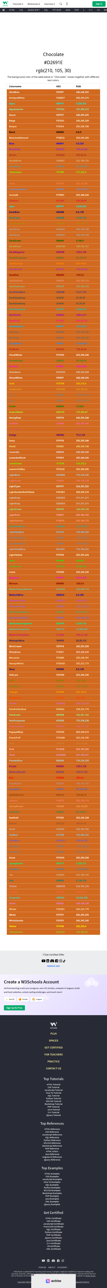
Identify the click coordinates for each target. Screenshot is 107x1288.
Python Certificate (53, 1232)
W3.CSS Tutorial (53, 1101)
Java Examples (52, 1198)
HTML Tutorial (53, 1084)
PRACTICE (54, 1061)
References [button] (33, 4)
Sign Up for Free (14, 1007)
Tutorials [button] (17, 4)
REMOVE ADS (53, 966)
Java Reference (52, 1154)
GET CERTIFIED (53, 1047)
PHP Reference (52, 1148)
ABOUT (51, 1267)
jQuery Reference (52, 1159)
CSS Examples (52, 1176)
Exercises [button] (49, 4)
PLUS (53, 1033)
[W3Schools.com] (53, 1026)
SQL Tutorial (53, 1095)
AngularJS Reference (52, 1156)
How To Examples (52, 1182)
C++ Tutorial (53, 1112)
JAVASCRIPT (33, 10)
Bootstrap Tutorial (53, 1104)
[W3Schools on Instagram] (60, 961)
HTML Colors (52, 1151)
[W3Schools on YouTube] (43, 961)
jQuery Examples (52, 1204)
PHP (77, 10)
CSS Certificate (54, 1221)
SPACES (53, 1040)
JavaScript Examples (52, 1179)
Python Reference (52, 1140)
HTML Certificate (53, 1218)
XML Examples (52, 1201)
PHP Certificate (53, 1235)
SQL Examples (52, 1184)
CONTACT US (53, 1068)
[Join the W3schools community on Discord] (52, 961)
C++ (91, 10)
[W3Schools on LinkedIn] (47, 961)
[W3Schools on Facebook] (56, 961)
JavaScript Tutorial (53, 1090)
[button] (60, 3)
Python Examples (52, 1187)
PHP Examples (52, 1195)
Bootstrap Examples (52, 1193)
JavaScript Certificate (53, 1223)
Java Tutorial (53, 1109)
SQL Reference (52, 1137)
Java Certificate (53, 1240)
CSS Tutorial (53, 1087)
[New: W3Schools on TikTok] (64, 961)
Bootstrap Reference (52, 1145)
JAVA (67, 10)
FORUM (42, 1267)
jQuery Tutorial (53, 1115)
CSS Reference (52, 1131)
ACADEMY (62, 1267)
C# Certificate (53, 1246)
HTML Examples (52, 1173)
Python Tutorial (53, 1098)
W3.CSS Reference (52, 1143)
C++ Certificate (53, 1243)
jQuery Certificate (53, 1237)
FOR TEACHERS (53, 1054)
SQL (46, 10)
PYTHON (57, 10)
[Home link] (5, 3)
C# (98, 10)
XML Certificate (53, 1248)
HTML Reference (52, 1129)
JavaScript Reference (52, 1134)
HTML (12, 10)
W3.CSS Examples (52, 1190)
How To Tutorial (53, 1092)
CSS (21, 10)
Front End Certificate (53, 1226)
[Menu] (3, 10)
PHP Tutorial (53, 1106)
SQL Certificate (53, 1229)
